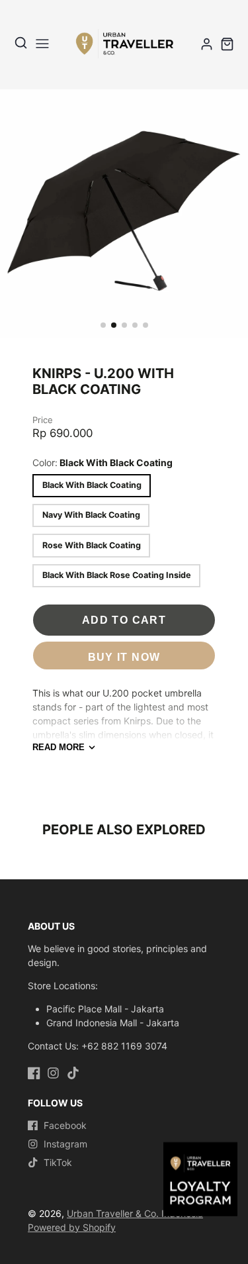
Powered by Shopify (72, 1227)
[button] (103, 325)
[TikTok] (73, 1073)
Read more (58, 747)
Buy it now (124, 657)
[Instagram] (53, 1073)
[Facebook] (34, 1073)
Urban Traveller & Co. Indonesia (135, 1213)
